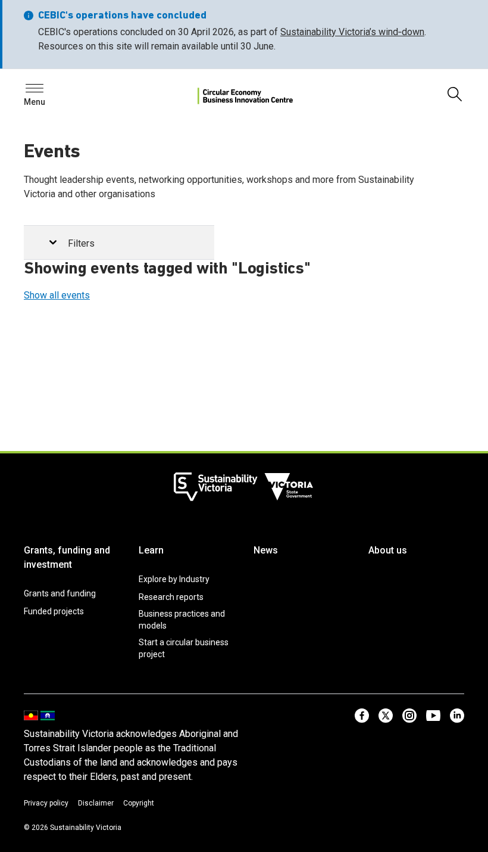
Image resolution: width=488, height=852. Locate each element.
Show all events (57, 295)
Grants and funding (60, 593)
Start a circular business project (184, 648)
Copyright (138, 803)
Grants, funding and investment (67, 557)
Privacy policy (46, 803)
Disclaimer (96, 803)
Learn (151, 550)
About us (387, 550)
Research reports (171, 597)
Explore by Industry (174, 579)
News (266, 550)
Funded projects (54, 611)
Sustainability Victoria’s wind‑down (352, 32)
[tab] (119, 243)
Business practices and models (182, 619)
